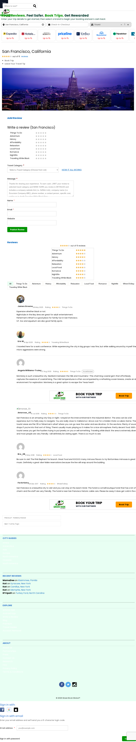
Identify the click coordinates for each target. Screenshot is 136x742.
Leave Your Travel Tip (15, 63)
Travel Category (15, 165)
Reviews (12, 242)
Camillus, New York (20, 586)
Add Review (14, 118)
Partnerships (9, 651)
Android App (9, 613)
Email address (7, 728)
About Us (7, 647)
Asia (5, 549)
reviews (24, 56)
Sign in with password (10, 738)
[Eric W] (21, 338)
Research (8, 661)
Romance (103, 284)
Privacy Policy (10, 668)
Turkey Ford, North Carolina (30, 593)
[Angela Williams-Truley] (21, 367)
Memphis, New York (20, 589)
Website (11, 218)
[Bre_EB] (21, 451)
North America (10, 556)
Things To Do (21, 284)
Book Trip (9, 60)
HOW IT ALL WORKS (72, 169)
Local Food (89, 284)
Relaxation (75, 284)
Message (12, 178)
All (10, 284)
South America (10, 563)
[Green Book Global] (5, 16)
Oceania (7, 560)
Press (5, 654)
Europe (6, 553)
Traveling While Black (18, 287)
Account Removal (12, 630)
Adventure (36, 284)
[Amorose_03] (24, 408)
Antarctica (8, 546)
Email (10, 209)
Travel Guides (10, 627)
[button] (3, 710)
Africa (6, 542)
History (48, 284)
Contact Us (8, 658)
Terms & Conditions (13, 671)
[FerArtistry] (21, 479)
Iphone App (9, 609)
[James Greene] (21, 303)
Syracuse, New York (20, 583)
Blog (5, 620)
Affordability (61, 284)
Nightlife (114, 284)
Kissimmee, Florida (27, 580)
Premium (7, 623)
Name (11, 200)
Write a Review (10, 616)
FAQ (5, 664)
